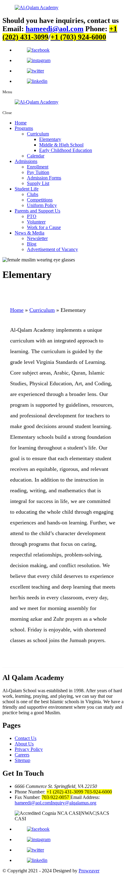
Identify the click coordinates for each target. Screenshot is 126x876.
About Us (24, 743)
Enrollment (37, 166)
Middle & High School (61, 144)
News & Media (29, 232)
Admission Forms (44, 177)
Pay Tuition (38, 172)
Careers (22, 754)
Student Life (27, 188)
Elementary (50, 139)
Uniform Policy (42, 205)
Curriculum (38, 133)
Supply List (38, 183)
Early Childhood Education (65, 150)
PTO (31, 216)
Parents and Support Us (37, 210)
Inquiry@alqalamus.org (73, 802)
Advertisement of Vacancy (52, 249)
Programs (24, 128)
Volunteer (36, 221)
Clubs (32, 194)
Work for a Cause (44, 227)
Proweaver (89, 870)
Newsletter (37, 238)
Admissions (26, 161)
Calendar (35, 155)
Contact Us (25, 738)
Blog (31, 243)
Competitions (40, 199)
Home (21, 122)
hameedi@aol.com (54, 29)
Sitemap (22, 760)
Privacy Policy (29, 749)
